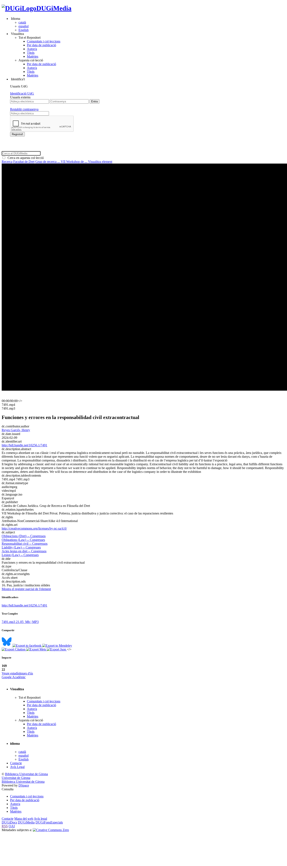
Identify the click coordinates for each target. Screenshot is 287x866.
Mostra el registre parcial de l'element (26, 589)
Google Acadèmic (14, 677)
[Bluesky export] (7, 645)
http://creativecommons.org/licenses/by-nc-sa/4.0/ (34, 528)
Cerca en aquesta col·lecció (25, 158)
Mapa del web (23, 818)
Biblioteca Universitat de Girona (26, 774)
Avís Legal (17, 767)
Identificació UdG (22, 93)
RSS (5, 826)
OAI (12, 826)
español (23, 26)
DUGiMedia (53, 8)
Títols (30, 52)
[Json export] (57, 649)
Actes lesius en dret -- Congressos (24, 551)
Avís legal (40, 818)
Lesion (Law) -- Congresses (20, 555)
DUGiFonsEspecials (49, 822)
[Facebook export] (27, 645)
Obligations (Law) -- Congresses (23, 540)
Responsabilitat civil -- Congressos (24, 543)
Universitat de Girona (16, 778)
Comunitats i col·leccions (43, 41)
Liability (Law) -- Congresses (21, 547)
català (22, 22)
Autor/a (32, 49)
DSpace (23, 785)
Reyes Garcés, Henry (16, 430)
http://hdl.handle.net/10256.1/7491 (24, 445)
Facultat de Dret (23, 161)
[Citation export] (14, 649)
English (23, 30)
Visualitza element (100, 161)
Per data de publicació (41, 45)
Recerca (7, 161)
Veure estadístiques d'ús (17, 673)
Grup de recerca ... (48, 161)
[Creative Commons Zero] (51, 830)
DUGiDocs (9, 822)
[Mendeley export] (57, 645)
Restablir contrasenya (24, 109)
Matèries (32, 56)
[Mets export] (36, 649)
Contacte (16, 763)
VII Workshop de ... (74, 161)
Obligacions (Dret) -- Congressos (24, 536)
